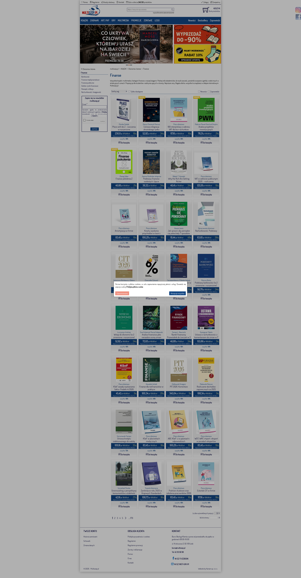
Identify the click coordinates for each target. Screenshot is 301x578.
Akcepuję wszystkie (177, 293)
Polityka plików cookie (135, 286)
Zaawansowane (122, 293)
